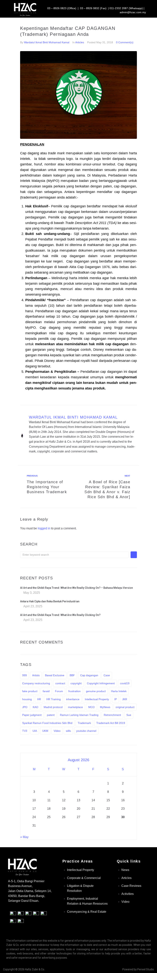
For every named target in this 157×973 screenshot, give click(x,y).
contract (60, 683)
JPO (24, 707)
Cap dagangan (89, 675)
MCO (91, 707)
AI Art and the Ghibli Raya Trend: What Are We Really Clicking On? (60, 615)
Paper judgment (32, 714)
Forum (59, 691)
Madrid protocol (53, 707)
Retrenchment (112, 714)
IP (115, 699)
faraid (46, 691)
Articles (79, 42)
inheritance (72, 699)
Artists (36, 675)
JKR (124, 699)
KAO (35, 707)
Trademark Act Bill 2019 (110, 722)
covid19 (124, 683)
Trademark (84, 722)
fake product (29, 691)
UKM (45, 730)
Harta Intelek (119, 691)
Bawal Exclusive (54, 675)
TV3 (24, 730)
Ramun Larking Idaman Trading (79, 714)
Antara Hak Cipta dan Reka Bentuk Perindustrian (49, 601)
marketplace (75, 707)
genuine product (96, 691)
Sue (128, 714)
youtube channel (86, 730)
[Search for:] (74, 554)
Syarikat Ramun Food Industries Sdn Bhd (47, 722)
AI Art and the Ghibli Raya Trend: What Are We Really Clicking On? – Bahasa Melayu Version (76, 587)
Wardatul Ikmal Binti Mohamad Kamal (46, 42)
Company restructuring (36, 683)
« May (24, 837)
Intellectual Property (97, 699)
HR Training (53, 699)
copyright (76, 683)
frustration (74, 691)
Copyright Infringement (101, 683)
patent (51, 714)
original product (125, 707)
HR (39, 699)
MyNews (105, 707)
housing (27, 699)
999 (24, 675)
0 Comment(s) (124, 42)
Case (107, 675)
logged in (44, 528)
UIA (35, 730)
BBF (72, 675)
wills (68, 730)
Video (57, 730)
